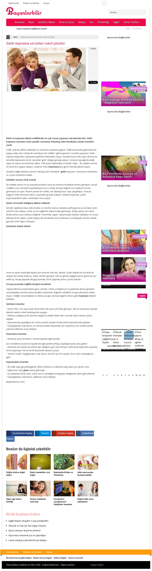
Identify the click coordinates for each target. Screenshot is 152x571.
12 (144, 375)
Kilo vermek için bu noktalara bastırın (116, 248)
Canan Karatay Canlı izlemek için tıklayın (27, 540)
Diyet (31, 22)
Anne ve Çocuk (66, 22)
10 (137, 375)
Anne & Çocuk (138, 88)
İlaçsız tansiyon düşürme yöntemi (24, 530)
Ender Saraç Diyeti (42, 557)
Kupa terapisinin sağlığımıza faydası (32, 29)
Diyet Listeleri (68, 564)
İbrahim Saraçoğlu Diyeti (18, 557)
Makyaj (82, 22)
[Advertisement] (52, 116)
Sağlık (116, 22)
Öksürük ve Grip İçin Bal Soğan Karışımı (27, 525)
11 (140, 375)
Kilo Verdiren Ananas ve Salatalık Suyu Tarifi (119, 174)
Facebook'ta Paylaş (23, 433)
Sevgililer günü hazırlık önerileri (119, 276)
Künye (46, 3)
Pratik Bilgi (103, 22)
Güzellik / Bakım (46, 22)
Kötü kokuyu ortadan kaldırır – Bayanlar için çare (123, 100)
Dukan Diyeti (60, 557)
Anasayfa (19, 22)
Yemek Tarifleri (131, 22)
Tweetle (45, 433)
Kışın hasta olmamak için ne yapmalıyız (27, 535)
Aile (92, 22)
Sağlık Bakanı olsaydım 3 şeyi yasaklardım (28, 520)
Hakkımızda (13, 3)
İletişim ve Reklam (31, 3)
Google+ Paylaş (66, 433)
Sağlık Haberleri (50, 564)
